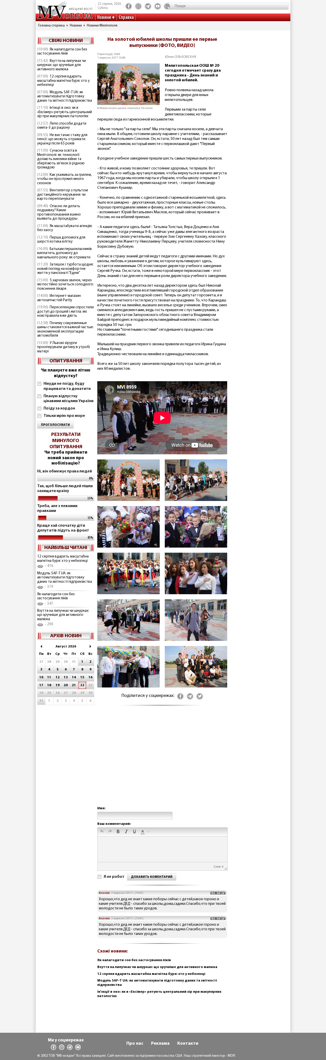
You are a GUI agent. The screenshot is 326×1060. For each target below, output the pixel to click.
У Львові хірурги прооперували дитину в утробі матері (63, 347)
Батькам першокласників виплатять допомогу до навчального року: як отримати (64, 253)
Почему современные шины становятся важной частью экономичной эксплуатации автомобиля (65, 329)
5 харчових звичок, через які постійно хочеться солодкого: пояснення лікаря (65, 285)
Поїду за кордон (59, 408)
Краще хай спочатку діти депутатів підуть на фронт (63, 528)
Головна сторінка (51, 26)
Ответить (218, 893)
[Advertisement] (162, 761)
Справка (126, 17)
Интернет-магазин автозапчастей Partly (59, 298)
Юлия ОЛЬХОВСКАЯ (180, 57)
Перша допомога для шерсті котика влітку (61, 240)
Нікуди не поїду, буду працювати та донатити (67, 386)
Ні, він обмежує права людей (64, 471)
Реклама (160, 1043)
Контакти (187, 1043)
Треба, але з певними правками (57, 508)
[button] (102, 832)
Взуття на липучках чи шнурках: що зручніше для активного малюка (61, 65)
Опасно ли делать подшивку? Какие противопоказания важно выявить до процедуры (59, 212)
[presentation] (101, 832)
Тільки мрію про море (64, 416)
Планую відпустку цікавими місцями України (68, 398)
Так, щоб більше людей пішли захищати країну (65, 488)
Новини (104, 17)
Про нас (134, 1043)
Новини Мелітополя (102, 26)
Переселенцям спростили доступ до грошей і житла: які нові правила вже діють (65, 312)
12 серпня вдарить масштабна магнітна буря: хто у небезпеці (63, 81)
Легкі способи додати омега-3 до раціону (61, 126)
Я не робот (114, 877)
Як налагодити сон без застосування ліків (62, 52)
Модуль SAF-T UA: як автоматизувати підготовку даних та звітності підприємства (64, 96)
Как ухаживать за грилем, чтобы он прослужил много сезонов (64, 179)
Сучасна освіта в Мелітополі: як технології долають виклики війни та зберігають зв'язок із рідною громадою (61, 159)
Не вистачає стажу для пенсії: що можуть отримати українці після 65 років (62, 139)
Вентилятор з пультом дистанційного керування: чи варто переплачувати (62, 195)
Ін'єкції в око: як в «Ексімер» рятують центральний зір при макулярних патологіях (64, 112)
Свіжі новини (66, 40)
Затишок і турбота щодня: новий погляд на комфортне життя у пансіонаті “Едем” (65, 269)
